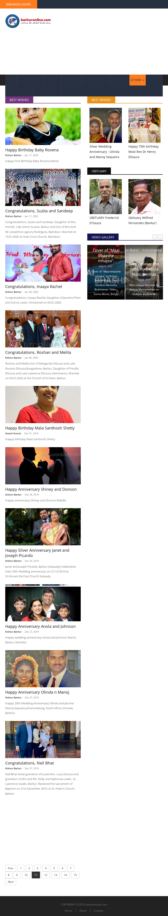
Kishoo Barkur (13, 155)
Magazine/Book (96, 80)
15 (75, 875)
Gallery (118, 80)
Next (11, 882)
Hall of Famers (19, 91)
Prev (10, 868)
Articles (71, 80)
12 (45, 875)
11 (35, 875)
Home (11, 80)
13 (55, 875)
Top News (52, 80)
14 (65, 875)
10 (26, 875)
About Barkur (30, 80)
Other (136, 80)
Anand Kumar (13, 433)
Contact (98, 911)
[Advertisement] (111, 41)
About (83, 911)
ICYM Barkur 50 (47, 91)
